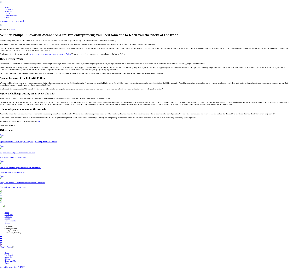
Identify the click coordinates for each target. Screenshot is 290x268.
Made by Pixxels (6, 247)
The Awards (9, 9)
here (38, 121)
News (13, 29)
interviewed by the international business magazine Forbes (50, 54)
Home (7, 7)
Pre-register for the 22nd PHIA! (11, 21)
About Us (8, 11)
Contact (7, 17)
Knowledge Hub (11, 15)
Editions (7, 13)
